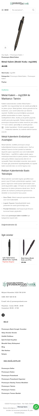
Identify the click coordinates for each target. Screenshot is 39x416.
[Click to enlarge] (5, 47)
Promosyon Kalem (16, 55)
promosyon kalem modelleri (18, 215)
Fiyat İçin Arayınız (8, 262)
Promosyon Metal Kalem (10, 57)
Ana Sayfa (5, 55)
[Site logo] (19, 3)
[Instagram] (3, 315)
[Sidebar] (2, 127)
